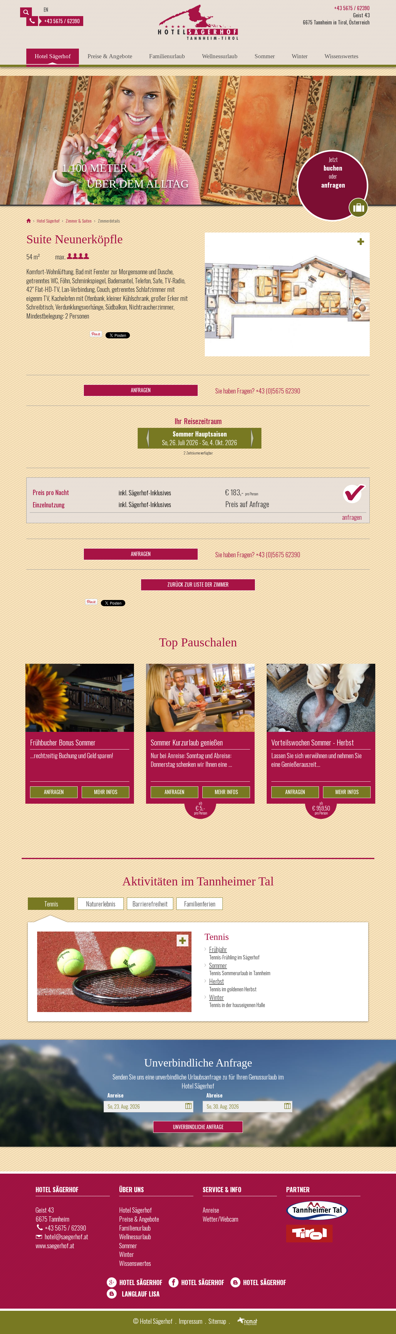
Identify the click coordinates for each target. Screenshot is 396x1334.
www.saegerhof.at (55, 1245)
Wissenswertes (341, 56)
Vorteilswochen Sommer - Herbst (312, 742)
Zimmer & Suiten (79, 220)
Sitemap (217, 1321)
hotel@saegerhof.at (66, 1236)
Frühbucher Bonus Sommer (63, 742)
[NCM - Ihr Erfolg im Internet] (247, 1321)
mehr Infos (105, 792)
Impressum (190, 1321)
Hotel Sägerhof (53, 56)
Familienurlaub (167, 56)
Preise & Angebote (110, 56)
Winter (300, 56)
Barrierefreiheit (150, 903)
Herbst (216, 981)
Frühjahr (218, 949)
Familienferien (199, 903)
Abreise (214, 1095)
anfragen (333, 184)
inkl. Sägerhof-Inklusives (144, 492)
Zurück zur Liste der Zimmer (198, 584)
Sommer (265, 56)
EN (46, 9)
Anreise (115, 1095)
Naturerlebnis (100, 903)
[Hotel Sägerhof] (28, 220)
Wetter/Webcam (220, 1218)
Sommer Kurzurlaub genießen (187, 742)
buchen (333, 167)
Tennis (51, 903)
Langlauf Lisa (141, 1293)
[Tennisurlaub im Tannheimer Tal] (114, 972)
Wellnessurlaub (220, 56)
